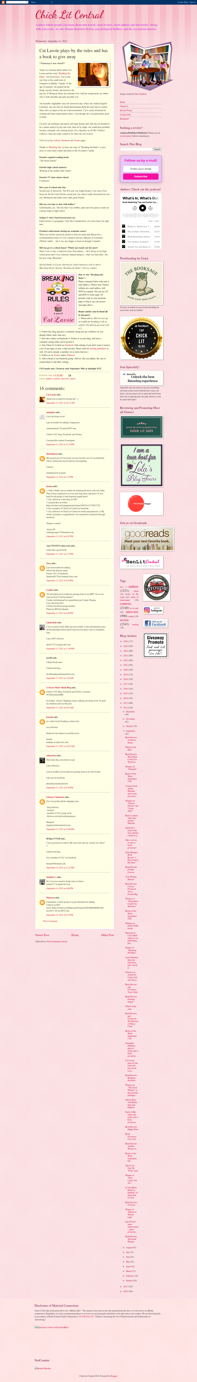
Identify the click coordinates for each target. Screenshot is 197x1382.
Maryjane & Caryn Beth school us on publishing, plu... (131, 937)
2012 (125, 707)
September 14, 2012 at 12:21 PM (60, 867)
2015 (125, 693)
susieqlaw (50, 412)
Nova (48, 563)
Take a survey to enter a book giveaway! (131, 843)
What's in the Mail (130, 748)
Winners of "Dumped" (131, 768)
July (128, 1252)
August (129, 1247)
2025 (125, 646)
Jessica (49, 486)
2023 (125, 655)
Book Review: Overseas (131, 1203)
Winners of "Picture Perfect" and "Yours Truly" (131, 805)
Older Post (107, 935)
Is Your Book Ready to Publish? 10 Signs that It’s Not (131, 1192)
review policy (126, 135)
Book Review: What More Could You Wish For (131, 758)
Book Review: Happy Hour (131, 1128)
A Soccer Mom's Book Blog (58, 687)
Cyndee (49, 589)
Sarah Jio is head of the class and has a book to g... (131, 831)
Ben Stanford (140, 93)
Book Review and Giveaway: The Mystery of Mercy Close (131, 1020)
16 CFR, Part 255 (86, 1316)
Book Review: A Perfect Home (131, 740)
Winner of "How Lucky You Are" (131, 1179)
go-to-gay (134, 608)
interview (65, 378)
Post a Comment (50, 921)
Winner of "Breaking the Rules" (130, 950)
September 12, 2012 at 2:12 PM (59, 476)
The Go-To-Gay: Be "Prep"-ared (131, 1168)
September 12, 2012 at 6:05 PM (59, 580)
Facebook (65, 140)
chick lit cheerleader (129, 598)
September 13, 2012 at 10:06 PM (60, 829)
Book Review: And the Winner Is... (131, 1146)
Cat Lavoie (51, 394)
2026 (125, 641)
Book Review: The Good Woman (131, 1239)
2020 (125, 669)
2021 (125, 664)
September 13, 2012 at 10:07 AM (60, 746)
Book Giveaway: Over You (131, 1136)
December (130, 711)
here (57, 76)
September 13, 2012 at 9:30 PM (59, 787)
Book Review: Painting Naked (131, 999)
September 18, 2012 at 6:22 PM (59, 914)
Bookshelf (124, 118)
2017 (125, 683)
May (128, 1261)
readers (131, 616)
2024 (125, 650)
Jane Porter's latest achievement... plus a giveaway (131, 1226)
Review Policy (126, 110)
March (129, 1271)
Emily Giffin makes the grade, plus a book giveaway (131, 1117)
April (128, 1266)
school (72, 378)
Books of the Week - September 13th (131, 1034)
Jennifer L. (51, 877)
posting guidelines (98, 348)
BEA (121, 587)
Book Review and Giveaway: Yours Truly (131, 988)
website (57, 140)
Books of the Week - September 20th (131, 914)
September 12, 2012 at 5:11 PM (59, 553)
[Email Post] (69, 375)
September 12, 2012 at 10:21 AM (60, 402)
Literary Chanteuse (55, 797)
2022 (125, 660)
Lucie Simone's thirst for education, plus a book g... (131, 962)
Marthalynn (52, 453)
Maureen (50, 897)
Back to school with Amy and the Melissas (131, 819)
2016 (125, 688)
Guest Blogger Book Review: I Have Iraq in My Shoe (131, 857)
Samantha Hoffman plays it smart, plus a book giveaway (131, 1049)
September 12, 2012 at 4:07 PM (59, 536)
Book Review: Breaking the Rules (131, 1078)
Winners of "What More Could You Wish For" (131, 902)
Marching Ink (55, 147)
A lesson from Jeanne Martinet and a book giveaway (131, 791)
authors (49, 378)
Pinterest (71, 355)
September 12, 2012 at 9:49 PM (59, 613)
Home (75, 935)
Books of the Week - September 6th (131, 1157)
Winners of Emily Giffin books (131, 926)
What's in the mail (130, 1007)
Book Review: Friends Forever (131, 869)
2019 (125, 674)
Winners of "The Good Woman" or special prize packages (131, 1090)
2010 (125, 1291)
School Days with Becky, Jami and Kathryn (131, 1103)
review (124, 620)
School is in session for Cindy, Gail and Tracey (131, 976)
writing (135, 624)
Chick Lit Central (69, 14)
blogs (136, 590)
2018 (125, 679)
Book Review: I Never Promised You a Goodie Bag (131, 888)
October (129, 726)
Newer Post (42, 935)
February (130, 1275)
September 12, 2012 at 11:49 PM (60, 648)
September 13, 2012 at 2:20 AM (59, 678)
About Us (124, 106)
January (129, 1280)
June (128, 1256)
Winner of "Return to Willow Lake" (131, 1213)
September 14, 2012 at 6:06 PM (59, 888)
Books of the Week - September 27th (131, 777)
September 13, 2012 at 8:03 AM (59, 707)
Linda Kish (51, 622)
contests (56, 378)
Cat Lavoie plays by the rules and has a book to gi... (131, 1065)
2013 (125, 702)
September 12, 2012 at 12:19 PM (60, 444)
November (130, 718)
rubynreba (51, 755)
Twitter (77, 140)
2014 (125, 698)
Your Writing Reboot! (131, 878)
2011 (125, 1286)
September (130, 730)
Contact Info (125, 114)
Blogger (114, 1375)
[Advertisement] (44, 1343)
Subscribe (140, 176)
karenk (49, 717)
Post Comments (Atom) (57, 941)
